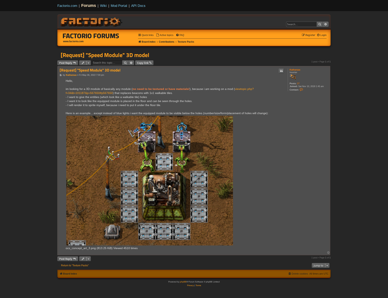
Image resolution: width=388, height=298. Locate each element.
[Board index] (91, 21)
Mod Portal (119, 5)
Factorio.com (67, 5)
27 (298, 83)
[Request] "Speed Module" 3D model (105, 55)
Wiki (103, 5)
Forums (88, 5)
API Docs (138, 5)
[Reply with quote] (281, 70)
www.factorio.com (73, 41)
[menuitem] (164, 35)
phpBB (183, 282)
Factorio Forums (91, 36)
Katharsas (295, 69)
